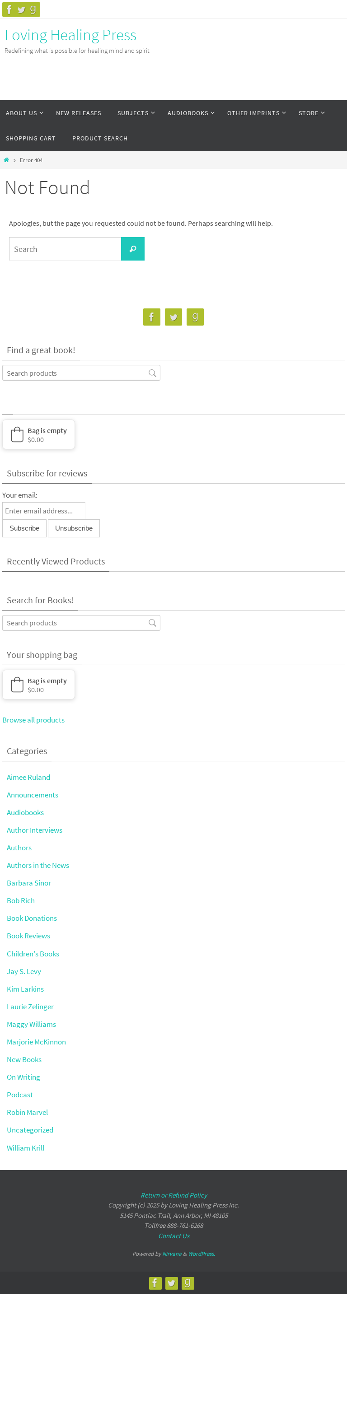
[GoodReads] (33, 9)
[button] (38, 434)
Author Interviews (34, 830)
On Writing (23, 1077)
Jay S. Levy (24, 971)
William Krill (25, 1148)
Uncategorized (30, 1130)
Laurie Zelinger (30, 1006)
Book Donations (32, 918)
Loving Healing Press (70, 35)
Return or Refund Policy (174, 1195)
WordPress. (201, 1254)
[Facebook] (9, 9)
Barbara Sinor (29, 883)
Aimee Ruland (28, 777)
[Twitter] (21, 9)
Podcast (20, 1095)
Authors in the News (38, 865)
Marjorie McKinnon (36, 1042)
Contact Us (173, 1235)
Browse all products (33, 720)
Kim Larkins (25, 989)
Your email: (20, 495)
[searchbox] (81, 373)
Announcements (32, 795)
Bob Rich (21, 900)
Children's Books (33, 954)
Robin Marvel (27, 1112)
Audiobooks (25, 812)
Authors (19, 848)
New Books (24, 1059)
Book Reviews (28, 936)
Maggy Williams (31, 1024)
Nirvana (172, 1254)
